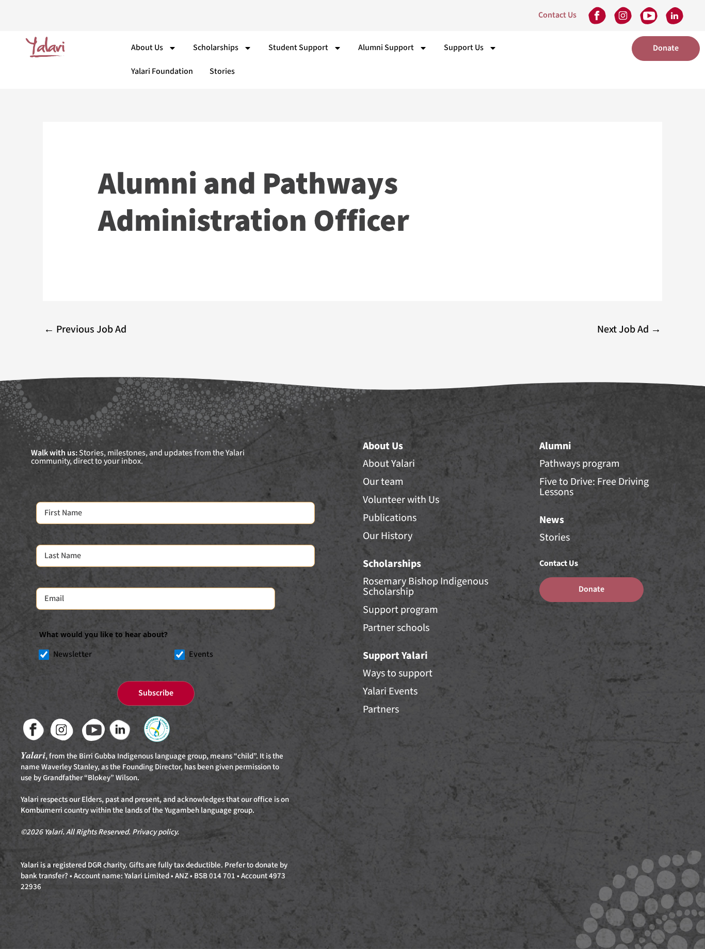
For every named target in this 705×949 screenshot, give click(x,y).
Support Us (464, 47)
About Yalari (389, 463)
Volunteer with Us (401, 500)
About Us (147, 47)
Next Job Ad (629, 329)
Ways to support (397, 673)
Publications (389, 518)
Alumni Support (386, 47)
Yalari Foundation (162, 71)
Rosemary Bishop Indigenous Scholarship (425, 586)
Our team (383, 482)
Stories (222, 71)
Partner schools (396, 628)
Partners (381, 709)
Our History (387, 536)
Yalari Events (390, 691)
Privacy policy (154, 832)
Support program (400, 610)
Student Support (298, 47)
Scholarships (215, 47)
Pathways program (579, 463)
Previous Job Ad (85, 329)
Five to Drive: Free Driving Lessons (594, 487)
